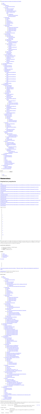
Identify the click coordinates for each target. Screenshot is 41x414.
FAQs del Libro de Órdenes (13, 102)
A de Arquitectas (9, 43)
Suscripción (10, 119)
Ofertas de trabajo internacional (11, 38)
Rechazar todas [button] (10, 405)
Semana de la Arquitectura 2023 (12, 332)
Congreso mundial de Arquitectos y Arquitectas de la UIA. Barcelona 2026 (9, 163)
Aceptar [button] (2, 409)
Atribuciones (8, 92)
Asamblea (8, 18)
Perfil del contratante (10, 8)
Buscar (1, 170)
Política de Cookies (19, 268)
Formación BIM (9, 139)
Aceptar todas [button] (3, 405)
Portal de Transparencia (6, 168)
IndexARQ (8, 105)
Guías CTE (8, 124)
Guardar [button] (11, 412)
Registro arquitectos (8, 166)
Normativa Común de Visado (9, 326)
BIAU (5, 158)
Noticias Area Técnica (12, 29)
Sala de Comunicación (8, 25)
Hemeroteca (8, 31)
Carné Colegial (9, 86)
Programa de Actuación (10, 6)
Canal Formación (9, 133)
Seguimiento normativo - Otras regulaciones (10, 130)
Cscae (3, 253)
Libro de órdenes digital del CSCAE (12, 347)
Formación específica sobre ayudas (12, 375)
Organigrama (6, 17)
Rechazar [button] (7, 409)
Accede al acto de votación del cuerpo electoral (13, 16)
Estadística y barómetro (8, 69)
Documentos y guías (10, 142)
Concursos (8, 118)
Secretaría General (9, 23)
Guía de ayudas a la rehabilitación (9, 95)
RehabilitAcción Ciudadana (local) (12, 381)
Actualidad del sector (8, 155)
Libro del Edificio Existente (11, 110)
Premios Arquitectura (8, 156)
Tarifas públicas (9, 116)
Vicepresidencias (9, 21)
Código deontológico (10, 87)
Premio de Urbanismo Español (11, 322)
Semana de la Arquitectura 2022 (12, 333)
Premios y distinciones (8, 54)
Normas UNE (8, 125)
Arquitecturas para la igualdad (13, 312)
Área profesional (5, 84)
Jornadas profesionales (10, 140)
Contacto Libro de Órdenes (13, 104)
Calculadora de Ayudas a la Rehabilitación (11, 107)
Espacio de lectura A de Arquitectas (14, 314)
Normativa (6, 122)
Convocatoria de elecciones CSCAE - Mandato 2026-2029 (11, 12)
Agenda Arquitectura (8, 65)
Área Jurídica (8, 35)
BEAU (5, 157)
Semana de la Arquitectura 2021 (12, 334)
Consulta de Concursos (12, 120)
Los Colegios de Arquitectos (7, 63)
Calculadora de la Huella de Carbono (12, 354)
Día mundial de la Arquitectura (7, 71)
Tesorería (8, 24)
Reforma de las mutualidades (9, 53)
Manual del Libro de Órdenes (13, 348)
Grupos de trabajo (9, 9)
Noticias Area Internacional (13, 27)
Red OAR (6, 141)
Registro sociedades (8, 167)
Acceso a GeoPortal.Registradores (10, 112)
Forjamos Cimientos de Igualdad (14, 313)
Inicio (3, 3)
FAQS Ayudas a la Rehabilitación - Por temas (13, 152)
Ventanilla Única (5, 165)
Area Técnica (8, 51)
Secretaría (6, 7)
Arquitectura (4, 154)
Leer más (38, 405)
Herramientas (6, 93)
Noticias (7, 26)
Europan (5, 159)
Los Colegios (4, 64)
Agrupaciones (8, 40)
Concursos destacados (12, 121)
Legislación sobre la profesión (11, 341)
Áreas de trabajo (7, 33)
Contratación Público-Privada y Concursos (8, 114)
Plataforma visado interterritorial (9, 97)
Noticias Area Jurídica (12, 30)
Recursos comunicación (10, 32)
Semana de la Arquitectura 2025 (12, 330)
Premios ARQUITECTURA (10, 55)
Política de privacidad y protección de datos (8, 268)
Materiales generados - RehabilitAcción (12, 147)
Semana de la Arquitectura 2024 (12, 331)
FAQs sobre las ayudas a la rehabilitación (13, 383)
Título (1, 183)
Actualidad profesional (8, 153)
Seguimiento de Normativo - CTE (12, 369)
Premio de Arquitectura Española (12, 321)
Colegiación (8, 90)
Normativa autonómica (10, 123)
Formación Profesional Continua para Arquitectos (13, 135)
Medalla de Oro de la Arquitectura (10, 57)
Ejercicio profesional (8, 85)
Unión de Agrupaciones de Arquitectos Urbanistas (13, 42)
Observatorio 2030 (9, 39)
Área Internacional (9, 36)
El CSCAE (4, 4)
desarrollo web (3, 271)
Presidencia (6, 5)
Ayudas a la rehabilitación (10, 143)
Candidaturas (10, 14)
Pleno (7, 19)
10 (2, 234)
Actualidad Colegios (7, 83)
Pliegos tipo (8, 117)
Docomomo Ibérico (7, 161)
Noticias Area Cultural (12, 28)
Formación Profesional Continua (10, 371)
